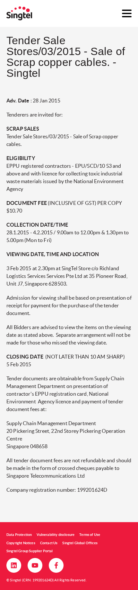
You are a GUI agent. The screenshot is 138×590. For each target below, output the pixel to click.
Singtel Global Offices (80, 543)
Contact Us (49, 543)
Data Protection (19, 535)
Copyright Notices (20, 543)
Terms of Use (89, 535)
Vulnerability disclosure (55, 535)
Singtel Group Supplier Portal (29, 551)
